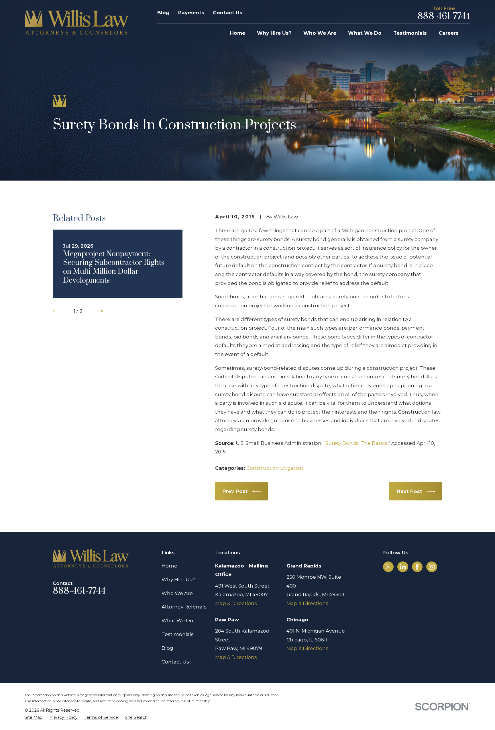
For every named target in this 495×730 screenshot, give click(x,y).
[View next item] (95, 311)
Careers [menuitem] (449, 33)
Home (169, 566)
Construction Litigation (274, 468)
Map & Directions (236, 603)
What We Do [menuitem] (365, 33)
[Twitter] (388, 566)
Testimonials (178, 634)
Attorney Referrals (184, 607)
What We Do (177, 620)
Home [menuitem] (237, 33)
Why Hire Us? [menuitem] (274, 33)
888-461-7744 (443, 16)
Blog (163, 12)
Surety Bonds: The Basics (356, 443)
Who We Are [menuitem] (319, 33)
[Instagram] (432, 566)
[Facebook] (417, 566)
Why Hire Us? (178, 579)
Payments (191, 12)
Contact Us (227, 12)
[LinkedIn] (403, 566)
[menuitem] (34, 717)
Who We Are (177, 593)
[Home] (77, 22)
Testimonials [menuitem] (410, 33)
